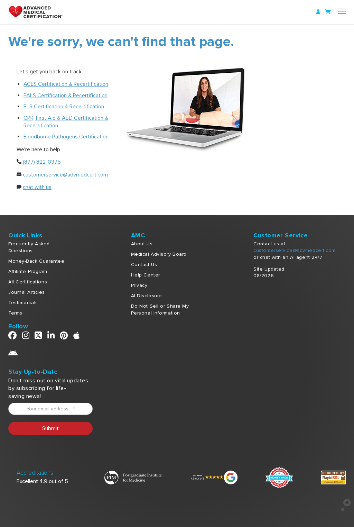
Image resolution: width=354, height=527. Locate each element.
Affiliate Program (27, 271)
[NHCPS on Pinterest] (64, 337)
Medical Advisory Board (159, 254)
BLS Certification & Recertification (64, 106)
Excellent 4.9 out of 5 (42, 481)
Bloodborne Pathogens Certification (66, 136)
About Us (141, 244)
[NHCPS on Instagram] (26, 337)
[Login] (318, 12)
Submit (50, 428)
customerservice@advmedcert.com (65, 174)
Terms (15, 313)
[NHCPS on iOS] (76, 337)
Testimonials (23, 303)
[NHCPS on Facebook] (12, 337)
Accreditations (35, 472)
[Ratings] (213, 477)
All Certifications (27, 282)
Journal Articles (26, 292)
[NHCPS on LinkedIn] (51, 337)
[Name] (342, 11)
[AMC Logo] (39, 12)
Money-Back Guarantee (36, 261)
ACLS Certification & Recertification (66, 84)
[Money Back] (279, 477)
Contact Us (144, 264)
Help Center (145, 275)
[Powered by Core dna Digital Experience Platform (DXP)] (343, 509)
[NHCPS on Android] (13, 355)
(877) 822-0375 (42, 161)
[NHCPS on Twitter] (38, 337)
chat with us (37, 187)
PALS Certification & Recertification (66, 95)
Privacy (139, 285)
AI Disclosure (146, 296)
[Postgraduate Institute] (132, 477)
